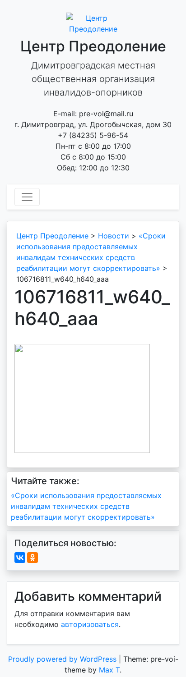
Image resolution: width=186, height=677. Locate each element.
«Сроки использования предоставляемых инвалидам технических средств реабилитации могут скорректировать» (86, 506)
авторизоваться (90, 624)
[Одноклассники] (32, 557)
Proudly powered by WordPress (63, 658)
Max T (109, 669)
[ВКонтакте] (19, 557)
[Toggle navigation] (27, 197)
